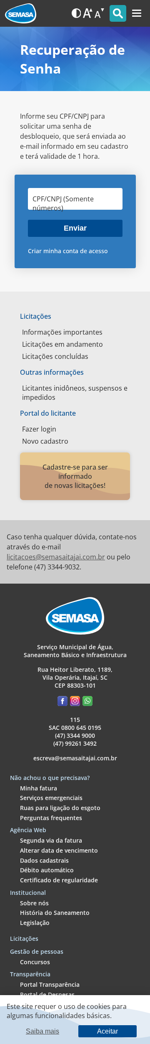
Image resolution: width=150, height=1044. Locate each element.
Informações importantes (62, 332)
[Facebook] (64, 702)
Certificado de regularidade (59, 880)
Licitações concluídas (55, 356)
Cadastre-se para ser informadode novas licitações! (75, 476)
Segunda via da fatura (51, 840)
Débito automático (47, 870)
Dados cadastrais (44, 860)
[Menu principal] (136, 13)
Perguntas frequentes (51, 818)
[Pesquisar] (118, 13)
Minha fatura (38, 788)
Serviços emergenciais (51, 798)
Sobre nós (34, 903)
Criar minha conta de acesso (68, 251)
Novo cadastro (45, 441)
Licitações (24, 938)
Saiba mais (42, 1031)
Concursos (35, 962)
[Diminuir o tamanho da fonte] (99, 13)
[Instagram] (76, 702)
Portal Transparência (50, 984)
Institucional (28, 893)
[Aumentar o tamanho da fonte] (87, 13)
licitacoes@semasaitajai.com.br (56, 556)
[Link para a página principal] (75, 632)
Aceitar (107, 1031)
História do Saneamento (55, 913)
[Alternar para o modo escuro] (76, 13)
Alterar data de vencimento (59, 850)
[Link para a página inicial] (20, 13)
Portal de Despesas (47, 994)
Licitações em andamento (62, 344)
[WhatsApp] (87, 702)
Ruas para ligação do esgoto (60, 808)
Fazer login (39, 429)
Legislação (35, 923)
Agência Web (28, 830)
